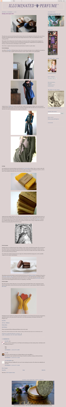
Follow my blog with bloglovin (53, 119)
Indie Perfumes (4, 327)
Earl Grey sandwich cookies (8, 276)
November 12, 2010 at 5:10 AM (12, 365)
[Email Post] (21, 333)
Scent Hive (4, 320)
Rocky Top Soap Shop (26, 168)
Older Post (43, 370)
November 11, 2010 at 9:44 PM (12, 349)
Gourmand (19, 334)
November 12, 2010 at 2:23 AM (12, 357)
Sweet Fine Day (37, 278)
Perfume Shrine (4, 324)
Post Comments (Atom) (11, 372)
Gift (11, 334)
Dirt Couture (4, 286)
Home (24, 370)
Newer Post (4, 370)
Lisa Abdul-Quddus (8, 360)
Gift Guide (15, 334)
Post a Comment (5, 368)
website (38, 219)
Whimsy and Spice (32, 275)
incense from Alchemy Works (26, 216)
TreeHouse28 (11, 106)
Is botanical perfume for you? (54, 14)
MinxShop (9, 50)
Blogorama (7, 334)
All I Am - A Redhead (5, 322)
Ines (5, 352)
